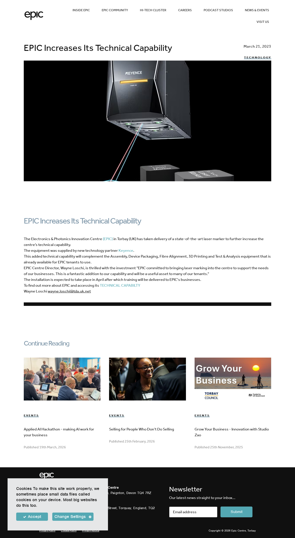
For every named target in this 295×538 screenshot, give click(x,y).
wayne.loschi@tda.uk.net (69, 291)
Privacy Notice (90, 530)
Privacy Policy (47, 530)
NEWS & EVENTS (257, 10)
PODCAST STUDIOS (218, 10)
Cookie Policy (69, 530)
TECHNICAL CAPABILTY (120, 285)
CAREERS (185, 10)
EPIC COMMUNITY (115, 10)
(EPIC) (108, 238)
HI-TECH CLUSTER (153, 10)
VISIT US (263, 22)
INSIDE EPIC (81, 10)
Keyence (126, 250)
